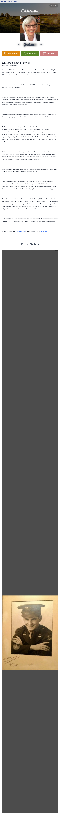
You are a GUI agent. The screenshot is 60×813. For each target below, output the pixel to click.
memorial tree (21, 231)
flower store (44, 231)
